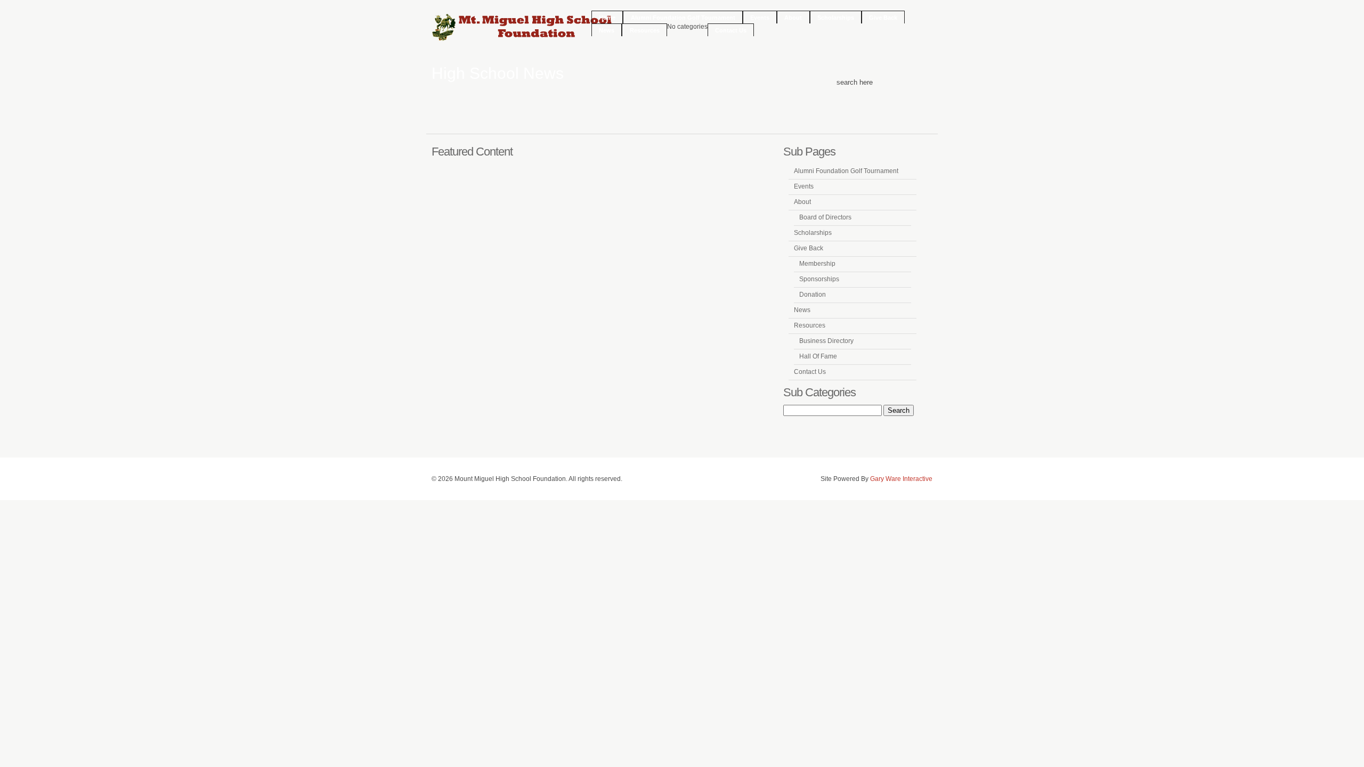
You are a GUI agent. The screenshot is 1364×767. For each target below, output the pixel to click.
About (793, 17)
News (606, 30)
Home (607, 17)
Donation (812, 294)
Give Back (883, 17)
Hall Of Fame (818, 356)
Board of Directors (825, 217)
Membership (817, 263)
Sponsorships (819, 279)
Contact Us (730, 30)
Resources (645, 30)
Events (759, 17)
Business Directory (826, 341)
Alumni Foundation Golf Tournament (683, 17)
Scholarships (835, 17)
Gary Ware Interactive (901, 479)
